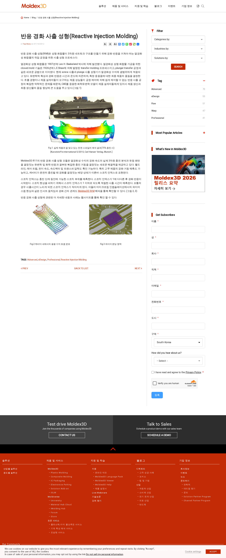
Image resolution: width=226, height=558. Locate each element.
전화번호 (156, 301)
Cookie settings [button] (193, 551)
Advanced (32, 259)
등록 (157, 395)
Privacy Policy (193, 372)
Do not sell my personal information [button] (104, 554)
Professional (53, 259)
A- (105, 44)
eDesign (42, 259)
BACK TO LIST (81, 268)
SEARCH (178, 66)
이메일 (155, 285)
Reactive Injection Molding (74, 259)
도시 (153, 317)
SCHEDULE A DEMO (159, 435)
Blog (34, 18)
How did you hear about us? (166, 352)
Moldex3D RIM (86, 191)
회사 (153, 253)
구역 (153, 334)
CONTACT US (67, 435)
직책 (153, 269)
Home (26, 18)
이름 (153, 221)
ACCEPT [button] (213, 551)
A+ (115, 44)
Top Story (27, 44)
